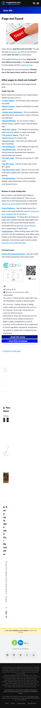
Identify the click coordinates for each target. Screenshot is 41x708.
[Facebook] (14, 655)
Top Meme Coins (9, 150)
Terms (13, 703)
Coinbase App (10, 214)
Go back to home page (12, 351)
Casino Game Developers (12, 112)
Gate (26, 226)
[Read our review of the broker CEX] (12, 268)
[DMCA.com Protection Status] (14, 644)
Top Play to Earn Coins (11, 170)
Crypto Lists (15, 52)
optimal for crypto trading (11, 204)
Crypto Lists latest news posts (13, 254)
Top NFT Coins (8, 164)
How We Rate (32, 703)
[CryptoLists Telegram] (7, 655)
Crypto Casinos (8, 101)
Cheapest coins (9, 141)
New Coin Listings (10, 129)
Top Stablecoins (9, 147)
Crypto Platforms (8, 208)
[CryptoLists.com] (11, 3)
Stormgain (22, 243)
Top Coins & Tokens (10, 135)
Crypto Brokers (7, 231)
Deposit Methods (9, 121)
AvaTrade (5, 243)
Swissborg (23, 214)
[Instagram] (27, 655)
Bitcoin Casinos (9, 106)
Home (7, 703)
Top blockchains (9, 178)
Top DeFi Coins (8, 158)
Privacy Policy (21, 703)
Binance (20, 226)
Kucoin (32, 226)
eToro (12, 243)
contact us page (26, 65)
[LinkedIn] (33, 655)
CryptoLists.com (33, 696)
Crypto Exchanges (9, 217)
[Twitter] (20, 655)
